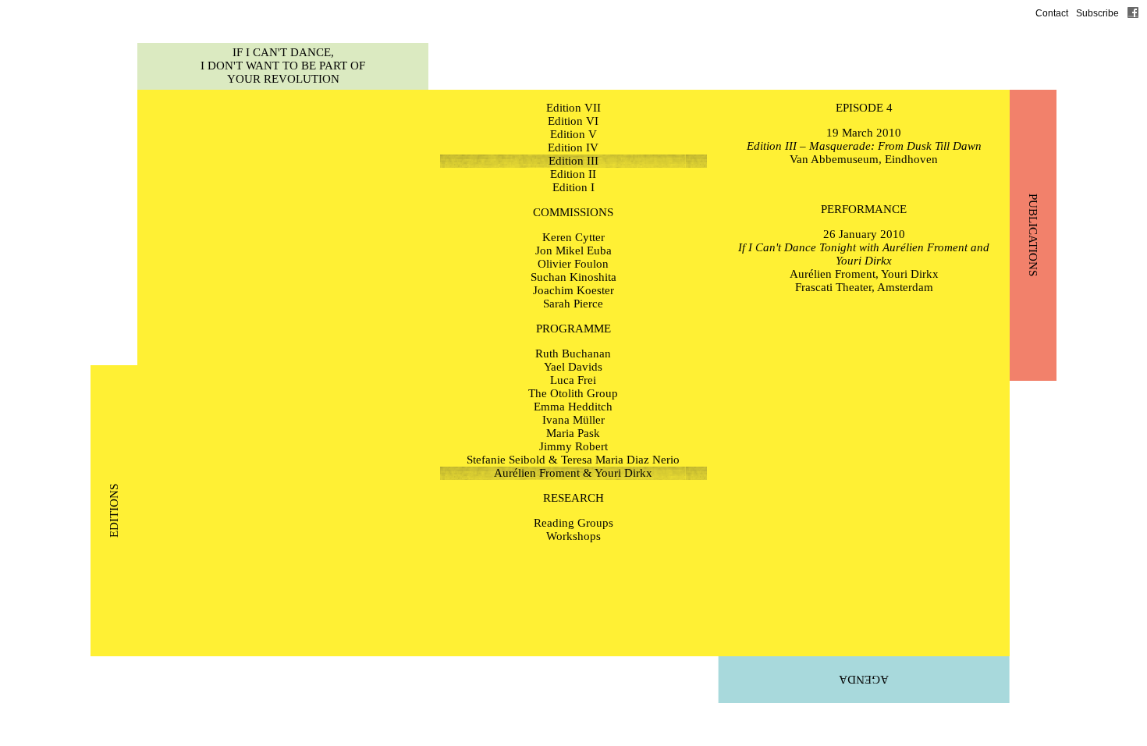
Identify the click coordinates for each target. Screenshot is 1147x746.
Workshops (573, 536)
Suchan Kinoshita (573, 277)
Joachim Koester (573, 290)
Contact (1051, 13)
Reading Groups (573, 523)
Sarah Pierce (573, 303)
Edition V (573, 134)
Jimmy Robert (573, 446)
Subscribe (1097, 13)
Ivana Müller (573, 420)
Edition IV (573, 147)
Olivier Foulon (573, 264)
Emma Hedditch (573, 406)
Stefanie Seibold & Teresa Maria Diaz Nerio (573, 459)
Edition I (573, 187)
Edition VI (573, 121)
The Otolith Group (573, 393)
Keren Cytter (573, 237)
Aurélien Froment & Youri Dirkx (573, 473)
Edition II (573, 174)
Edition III (573, 161)
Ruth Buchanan (573, 353)
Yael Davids (573, 367)
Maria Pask (573, 433)
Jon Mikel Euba (573, 250)
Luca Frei (573, 380)
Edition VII (573, 107)
